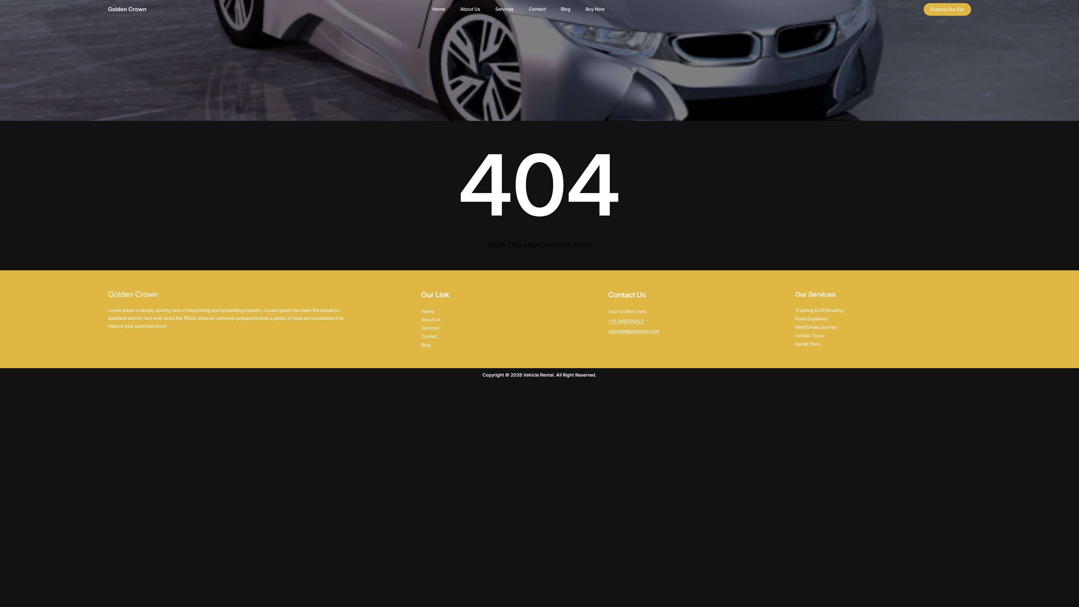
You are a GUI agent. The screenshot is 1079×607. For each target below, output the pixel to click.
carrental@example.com (633, 331)
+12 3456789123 (625, 321)
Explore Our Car (947, 9)
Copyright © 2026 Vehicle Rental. (519, 375)
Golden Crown (127, 9)
